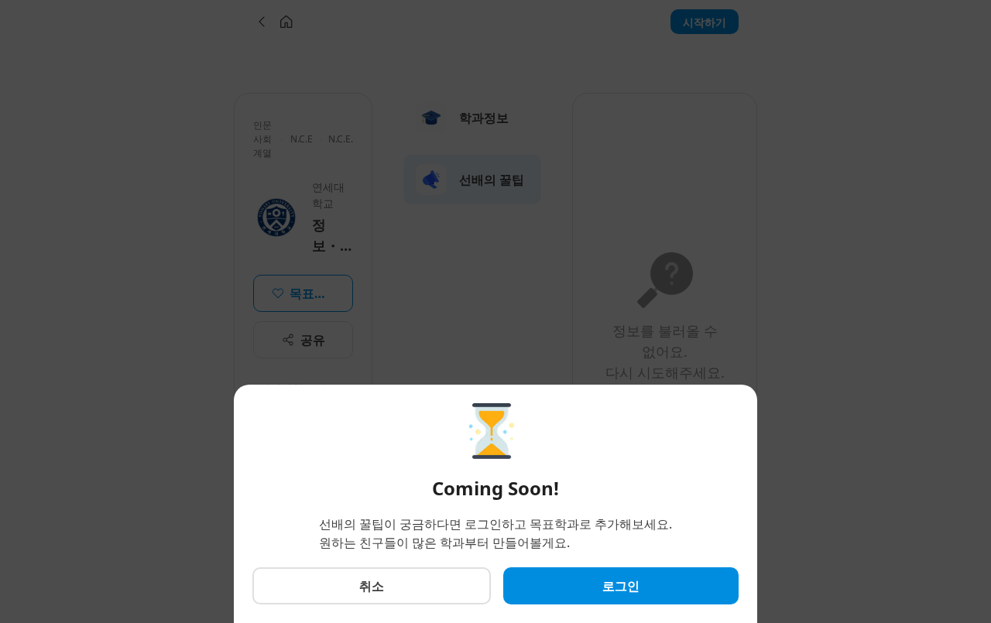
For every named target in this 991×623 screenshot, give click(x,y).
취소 (371, 585)
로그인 (621, 585)
